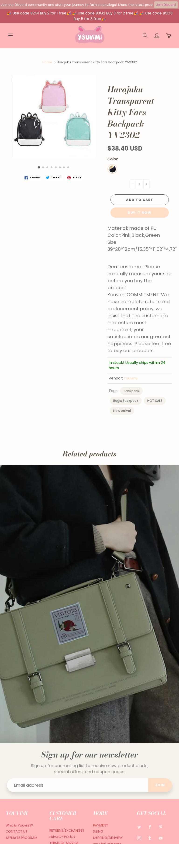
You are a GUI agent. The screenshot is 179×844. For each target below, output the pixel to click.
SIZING (98, 831)
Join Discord (166, 4)
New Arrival (122, 410)
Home (47, 62)
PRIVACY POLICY (62, 836)
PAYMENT (100, 825)
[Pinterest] (161, 827)
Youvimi (131, 378)
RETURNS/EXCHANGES (66, 830)
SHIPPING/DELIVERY (108, 837)
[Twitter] (139, 827)
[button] (39, 167)
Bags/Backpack (125, 400)
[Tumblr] (150, 838)
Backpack (131, 391)
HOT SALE (154, 400)
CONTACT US (16, 831)
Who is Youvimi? (19, 825)
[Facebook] (150, 827)
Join (160, 785)
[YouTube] (161, 838)
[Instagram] (139, 838)
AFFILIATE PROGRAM (21, 837)
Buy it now (139, 212)
